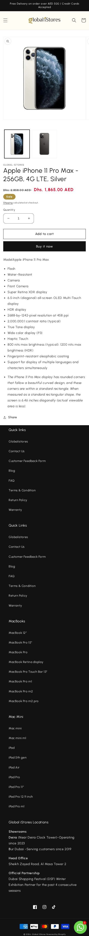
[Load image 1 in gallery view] (17, 144)
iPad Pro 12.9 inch (21, 797)
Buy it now (44, 246)
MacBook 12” (18, 633)
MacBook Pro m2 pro (24, 701)
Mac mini (15, 728)
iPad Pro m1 (17, 806)
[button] (5, 20)
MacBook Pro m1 (20, 681)
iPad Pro (14, 777)
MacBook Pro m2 (21, 691)
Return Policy (18, 500)
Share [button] (12, 417)
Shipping (8, 202)
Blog (12, 471)
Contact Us (17, 451)
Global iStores (39, 934)
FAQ (12, 480)
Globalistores (18, 441)
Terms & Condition (22, 490)
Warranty (15, 510)
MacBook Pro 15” (20, 642)
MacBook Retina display (26, 662)
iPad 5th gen (18, 757)
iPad (11, 748)
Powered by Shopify (56, 934)
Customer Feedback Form (27, 461)
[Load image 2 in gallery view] (44, 144)
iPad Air (14, 767)
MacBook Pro (18, 652)
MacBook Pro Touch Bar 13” (28, 672)
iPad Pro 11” (16, 787)
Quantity (9, 209)
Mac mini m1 (17, 738)
